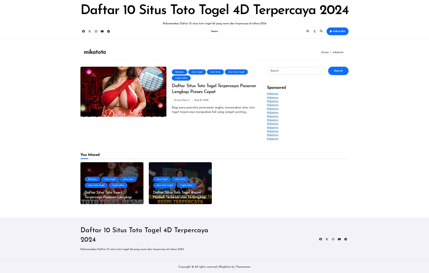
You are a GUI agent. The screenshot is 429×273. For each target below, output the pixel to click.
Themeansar (242, 267)
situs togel (197, 72)
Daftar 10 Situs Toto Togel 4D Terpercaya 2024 (214, 10)
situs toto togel (236, 72)
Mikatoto (272, 94)
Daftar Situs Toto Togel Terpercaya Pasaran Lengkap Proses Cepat (108, 197)
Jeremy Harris (181, 100)
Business (179, 72)
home (214, 31)
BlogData (225, 267)
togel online (181, 78)
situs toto (215, 72)
